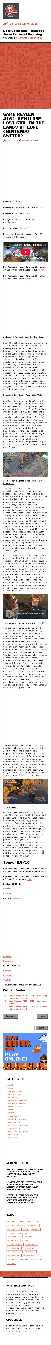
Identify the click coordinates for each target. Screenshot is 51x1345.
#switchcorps (13, 1248)
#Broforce (12, 1222)
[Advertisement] (25, 74)
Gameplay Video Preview (17, 1100)
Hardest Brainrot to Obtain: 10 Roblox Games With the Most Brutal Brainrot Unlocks (25, 1173)
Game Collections (14, 1094)
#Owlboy (28, 1237)
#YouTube (11, 1263)
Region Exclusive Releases (18, 1125)
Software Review (13, 1128)
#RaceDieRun (13, 1241)
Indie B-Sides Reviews (16, 1103)
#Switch (25, 1241)
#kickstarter (13, 1229)
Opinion (10, 1110)
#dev (22, 1222)
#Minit (25, 1229)
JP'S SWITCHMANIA (20, 1285)
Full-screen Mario (29, 37)
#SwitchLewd (30, 1252)
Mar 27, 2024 (12, 140)
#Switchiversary (14, 1252)
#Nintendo (23, 1233)
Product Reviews (13, 1122)
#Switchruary (28, 1256)
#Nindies (35, 1229)
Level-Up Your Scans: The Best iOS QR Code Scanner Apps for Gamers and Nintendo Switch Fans (23, 1199)
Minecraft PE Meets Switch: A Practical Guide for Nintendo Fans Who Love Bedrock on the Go (25, 1186)
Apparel (10, 1085)
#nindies (11, 1233)
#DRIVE (30, 1222)
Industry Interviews (15, 1107)
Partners (10, 1113)
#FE (38, 1222)
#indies (20, 1225)
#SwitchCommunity (15, 1244)
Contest (10, 1088)
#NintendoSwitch (14, 1237)
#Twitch (11, 1259)
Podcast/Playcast (14, 1116)
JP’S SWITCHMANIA (21, 24)
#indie (10, 1225)
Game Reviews (28, 140)
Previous (10, 1016)
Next (42, 1016)
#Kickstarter (32, 1225)
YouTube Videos (13, 1138)
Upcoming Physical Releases (18, 1131)
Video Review (12, 1135)
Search (42, 1028)
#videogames (23, 1259)
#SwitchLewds (13, 1256)
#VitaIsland (37, 1259)
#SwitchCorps (31, 1244)
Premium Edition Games (16, 1119)
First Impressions (14, 1091)
